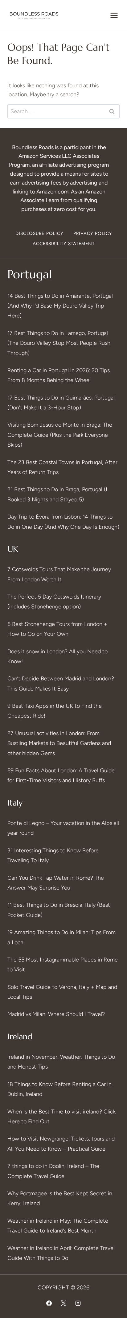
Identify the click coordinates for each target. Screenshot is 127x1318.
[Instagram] (78, 1303)
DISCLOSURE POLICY (39, 233)
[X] (63, 1303)
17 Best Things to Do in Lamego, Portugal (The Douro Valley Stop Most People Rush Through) (58, 343)
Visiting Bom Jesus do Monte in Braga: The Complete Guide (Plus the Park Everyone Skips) (59, 434)
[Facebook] (49, 1303)
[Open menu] (114, 15)
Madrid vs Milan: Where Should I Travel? (56, 1014)
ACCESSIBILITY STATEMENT (64, 243)
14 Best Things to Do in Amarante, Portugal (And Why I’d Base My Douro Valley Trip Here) (60, 306)
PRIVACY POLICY (92, 233)
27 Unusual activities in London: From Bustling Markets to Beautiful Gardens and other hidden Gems (59, 743)
